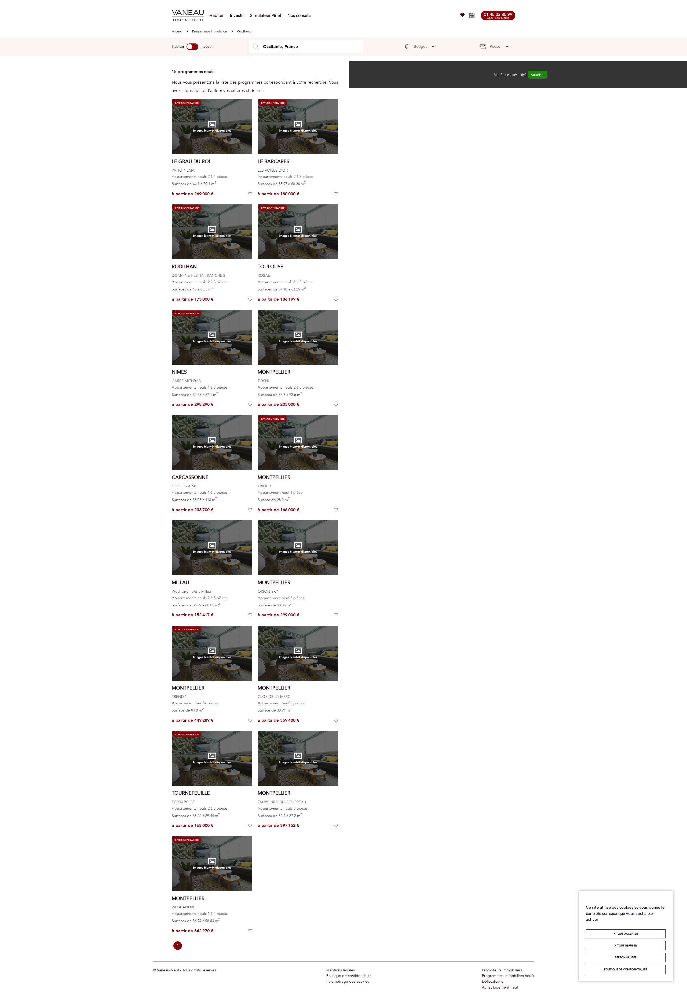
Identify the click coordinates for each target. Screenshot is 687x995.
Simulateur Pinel (265, 16)
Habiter (216, 16)
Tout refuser (626, 946)
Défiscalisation (494, 981)
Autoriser (538, 74)
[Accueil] (188, 15)
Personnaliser (626, 957)
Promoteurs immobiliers (502, 970)
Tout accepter (626, 934)
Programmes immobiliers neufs (508, 976)
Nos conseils (299, 16)
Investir (237, 16)
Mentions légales (340, 970)
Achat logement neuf (500, 987)
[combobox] (306, 46)
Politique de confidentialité (349, 976)
